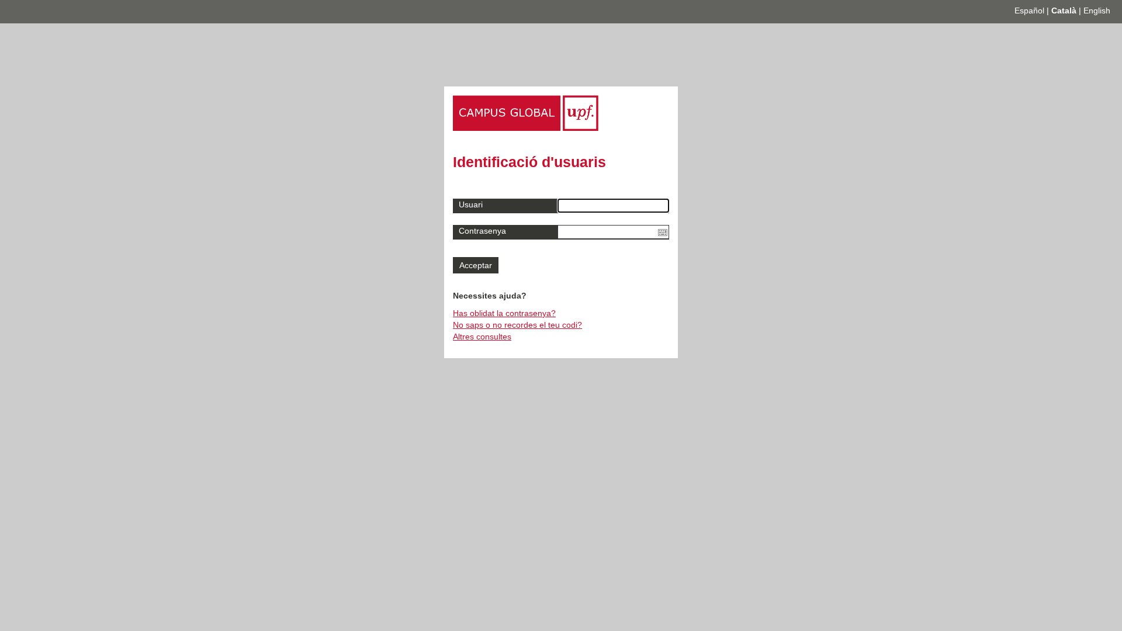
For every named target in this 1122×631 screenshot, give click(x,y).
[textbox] (613, 232)
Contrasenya (482, 230)
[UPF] (525, 128)
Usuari (471, 204)
